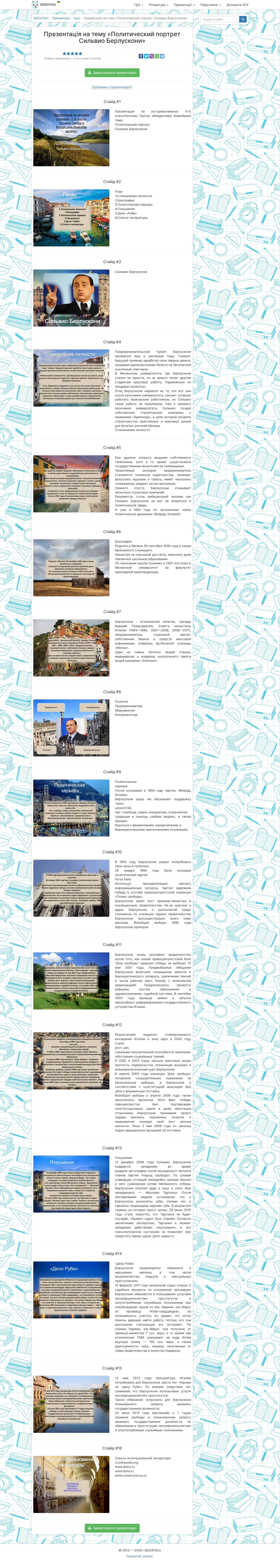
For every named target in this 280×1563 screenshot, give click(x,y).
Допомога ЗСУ (237, 5)
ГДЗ (137, 5)
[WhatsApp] (157, 56)
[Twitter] (146, 56)
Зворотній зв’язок (139, 1556)
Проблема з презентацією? (112, 87)
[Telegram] (162, 56)
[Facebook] (141, 56)
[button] (112, 72)
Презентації (183, 5)
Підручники (209, 5)
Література (157, 5)
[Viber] (151, 56)
